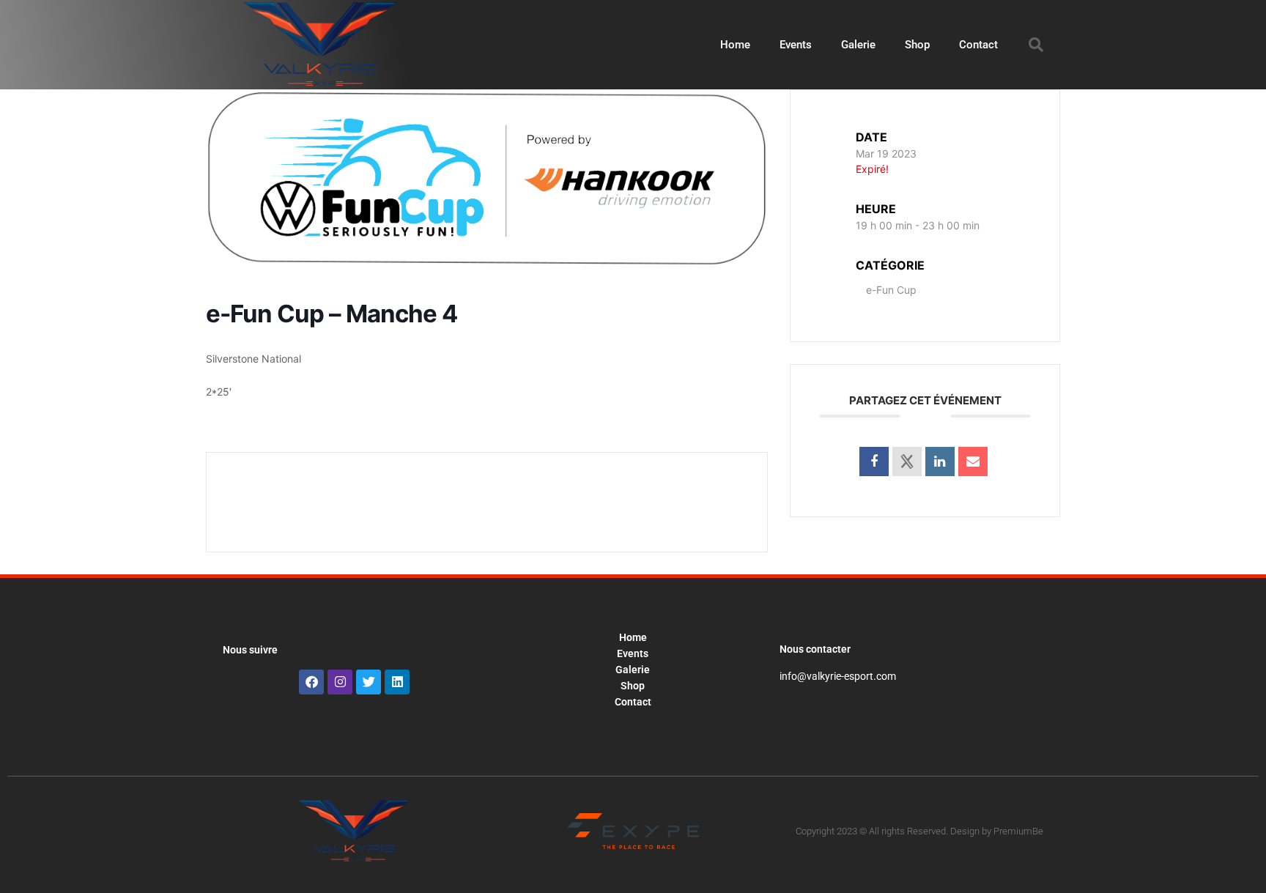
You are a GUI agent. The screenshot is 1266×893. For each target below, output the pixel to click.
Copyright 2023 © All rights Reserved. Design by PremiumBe (919, 831)
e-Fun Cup (891, 290)
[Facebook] (311, 682)
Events (796, 44)
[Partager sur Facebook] (874, 461)
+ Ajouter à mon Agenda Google (343, 502)
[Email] (973, 461)
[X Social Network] (907, 461)
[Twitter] (368, 682)
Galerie (858, 44)
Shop (917, 44)
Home (735, 44)
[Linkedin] (397, 682)
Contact (978, 44)
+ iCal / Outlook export (654, 502)
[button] (1036, 44)
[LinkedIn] (940, 461)
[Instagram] (339, 682)
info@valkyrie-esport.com (838, 676)
